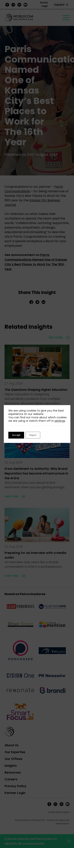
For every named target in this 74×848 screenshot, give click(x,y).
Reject (32, 435)
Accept (16, 435)
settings (59, 420)
